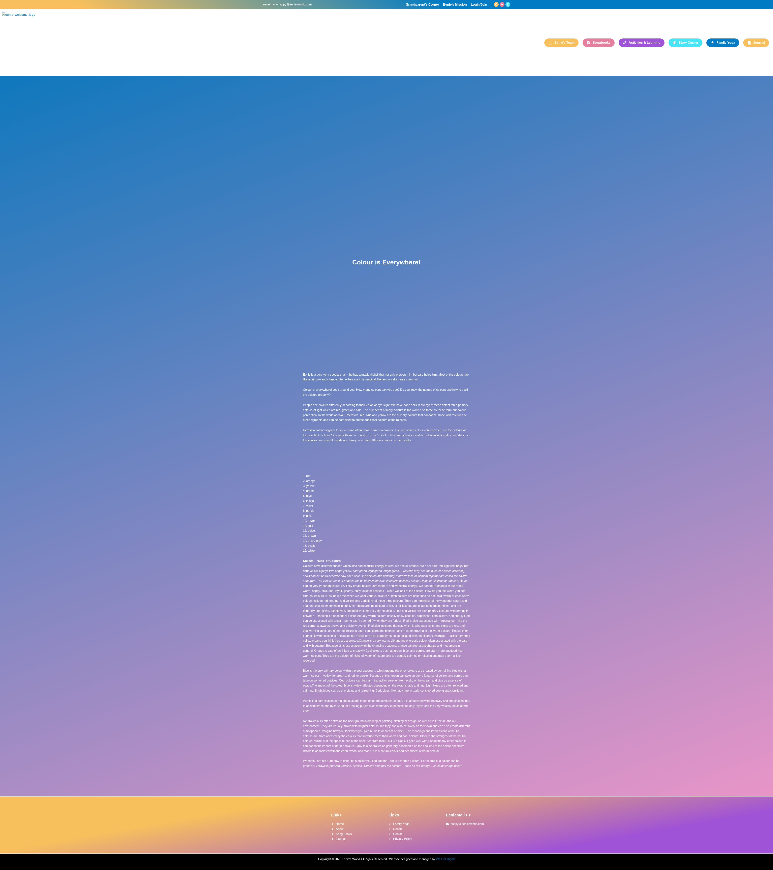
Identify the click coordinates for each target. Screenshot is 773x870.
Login (475, 4)
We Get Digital (445, 859)
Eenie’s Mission (455, 4)
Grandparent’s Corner (422, 4)
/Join (483, 4)
